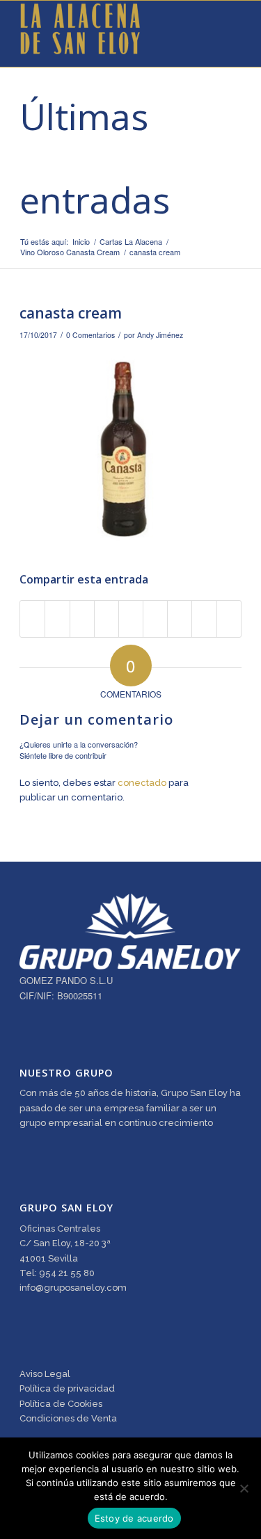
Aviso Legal (44, 1374)
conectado (142, 782)
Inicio (81, 241)
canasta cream (70, 313)
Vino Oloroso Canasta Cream (70, 252)
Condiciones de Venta (68, 1418)
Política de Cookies (60, 1404)
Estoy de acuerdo (134, 1518)
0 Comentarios (90, 335)
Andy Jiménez (160, 335)
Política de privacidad (67, 1388)
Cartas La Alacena (131, 241)
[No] (244, 1488)
